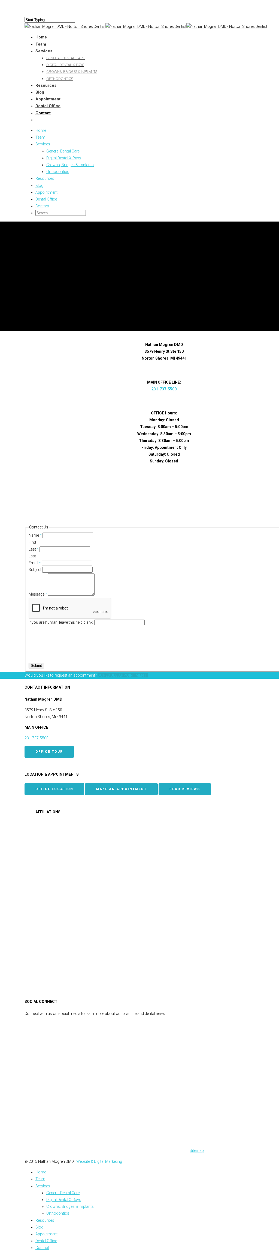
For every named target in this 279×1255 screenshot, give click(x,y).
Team (40, 137)
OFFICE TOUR (49, 752)
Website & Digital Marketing (99, 1161)
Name (35, 535)
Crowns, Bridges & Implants (71, 72)
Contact (42, 206)
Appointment (46, 192)
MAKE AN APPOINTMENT (121, 789)
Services (43, 51)
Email (35, 563)
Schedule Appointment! (123, 675)
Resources (45, 85)
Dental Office (47, 105)
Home (40, 130)
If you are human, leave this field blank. (61, 622)
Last (34, 549)
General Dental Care (65, 58)
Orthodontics (59, 79)
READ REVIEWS (184, 789)
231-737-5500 (164, 389)
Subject (35, 569)
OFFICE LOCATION (54, 789)
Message (38, 594)
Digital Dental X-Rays (65, 65)
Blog (39, 185)
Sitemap (197, 1150)
